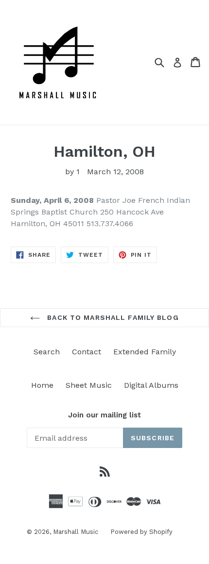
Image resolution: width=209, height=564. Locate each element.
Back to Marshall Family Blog (111, 317)
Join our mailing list (104, 415)
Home (42, 385)
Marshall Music (75, 531)
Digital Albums (151, 385)
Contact (86, 351)
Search (47, 351)
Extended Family (144, 351)
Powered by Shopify (141, 531)
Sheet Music (89, 385)
